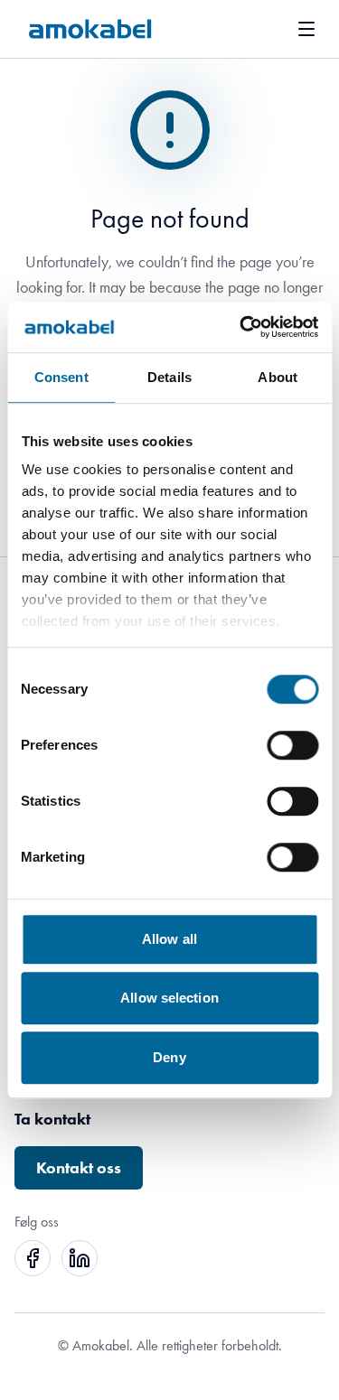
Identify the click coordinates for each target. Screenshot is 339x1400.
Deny (169, 1057)
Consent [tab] (61, 377)
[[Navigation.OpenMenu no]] (306, 29)
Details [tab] (169, 377)
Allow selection (169, 997)
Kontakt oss (78, 1168)
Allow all (169, 939)
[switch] (292, 745)
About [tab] (277, 377)
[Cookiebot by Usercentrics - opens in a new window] (241, 327)
